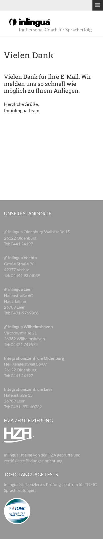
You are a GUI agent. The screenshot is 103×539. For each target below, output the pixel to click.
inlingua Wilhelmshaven (30, 326)
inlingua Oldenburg (26, 231)
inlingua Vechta (22, 257)
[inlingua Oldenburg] (29, 22)
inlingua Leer (20, 289)
